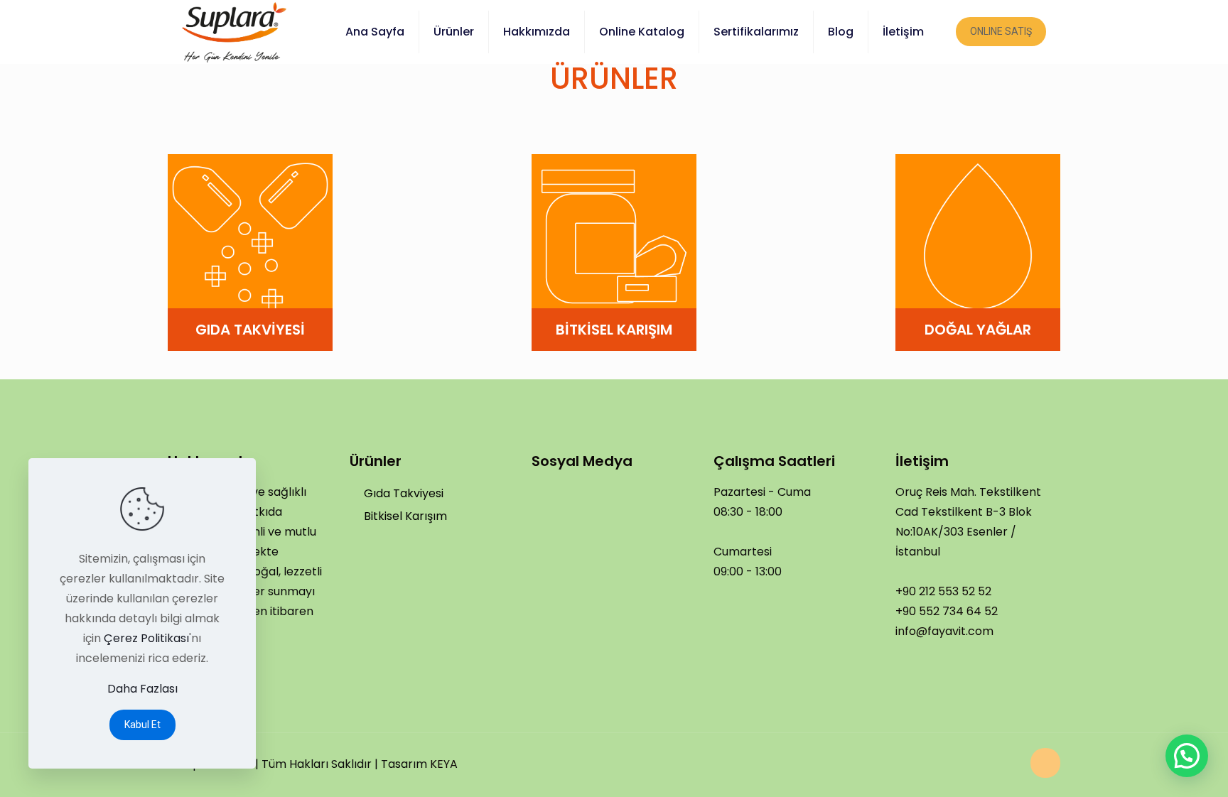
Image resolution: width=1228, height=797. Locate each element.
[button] (1186, 755)
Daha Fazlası (142, 689)
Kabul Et (142, 724)
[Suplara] (234, 31)
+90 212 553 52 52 (943, 591)
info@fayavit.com (944, 631)
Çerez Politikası (146, 638)
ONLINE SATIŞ (1001, 31)
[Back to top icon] (1045, 763)
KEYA (444, 764)
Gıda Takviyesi (403, 493)
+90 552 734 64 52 (946, 611)
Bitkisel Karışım (405, 516)
